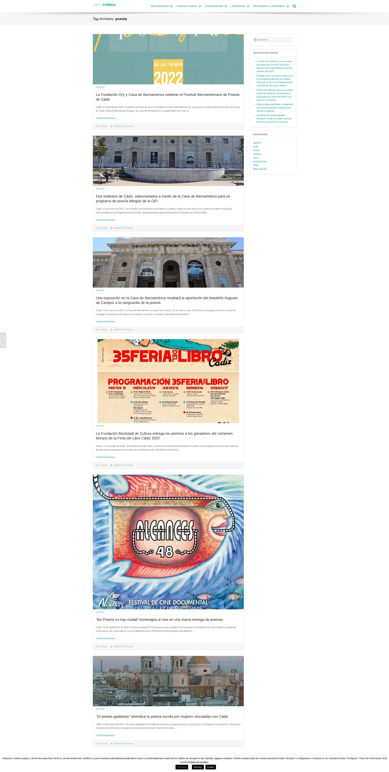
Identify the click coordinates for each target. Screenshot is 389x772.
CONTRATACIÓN (214, 6)
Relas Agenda (260, 169)
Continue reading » (106, 118)
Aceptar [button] (210, 767)
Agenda (257, 143)
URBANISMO (238, 6)
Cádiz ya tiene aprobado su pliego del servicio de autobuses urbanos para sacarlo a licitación (274, 107)
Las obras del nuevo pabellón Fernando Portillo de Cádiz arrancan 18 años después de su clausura (273, 118)
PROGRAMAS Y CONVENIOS (269, 6)
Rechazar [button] (198, 767)
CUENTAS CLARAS (187, 6)
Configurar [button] (181, 767)
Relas (256, 165)
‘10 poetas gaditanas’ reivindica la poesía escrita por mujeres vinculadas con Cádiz (162, 716)
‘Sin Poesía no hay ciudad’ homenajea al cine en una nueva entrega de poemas (159, 619)
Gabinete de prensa (123, 126)
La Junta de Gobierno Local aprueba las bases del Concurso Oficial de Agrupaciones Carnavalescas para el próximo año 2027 (274, 66)
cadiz (255, 146)
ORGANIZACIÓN (160, 6)
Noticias (100, 87)
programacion (260, 161)
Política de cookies (198, 762)
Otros (255, 158)
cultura (256, 150)
